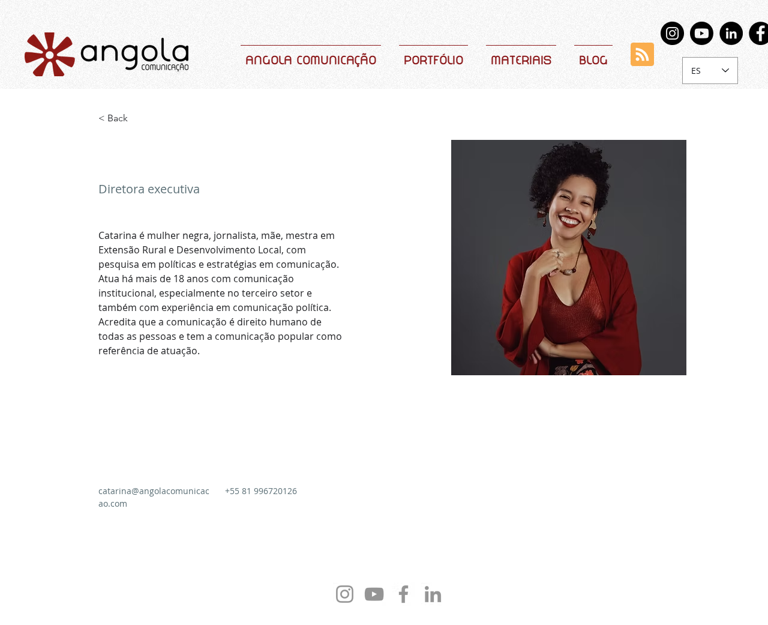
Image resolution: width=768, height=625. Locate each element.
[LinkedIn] (433, 594)
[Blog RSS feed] (642, 55)
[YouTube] (374, 594)
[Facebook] (403, 594)
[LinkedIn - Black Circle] (731, 33)
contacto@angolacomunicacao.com (393, 615)
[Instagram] (672, 33)
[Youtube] (701, 33)
